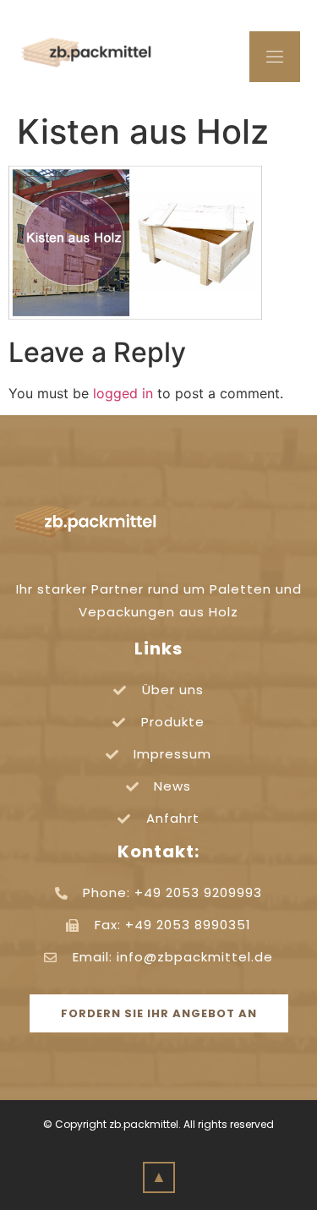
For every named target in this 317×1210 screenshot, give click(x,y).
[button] (159, 1013)
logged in (123, 393)
